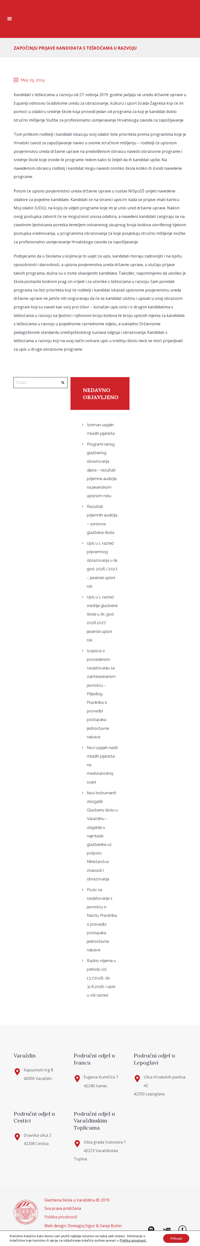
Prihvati (176, 1238)
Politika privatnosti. (133, 1240)
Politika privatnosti (60, 1217)
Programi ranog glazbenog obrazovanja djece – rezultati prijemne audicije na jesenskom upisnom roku (102, 470)
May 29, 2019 (33, 80)
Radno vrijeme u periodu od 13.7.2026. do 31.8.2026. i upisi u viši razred (101, 978)
